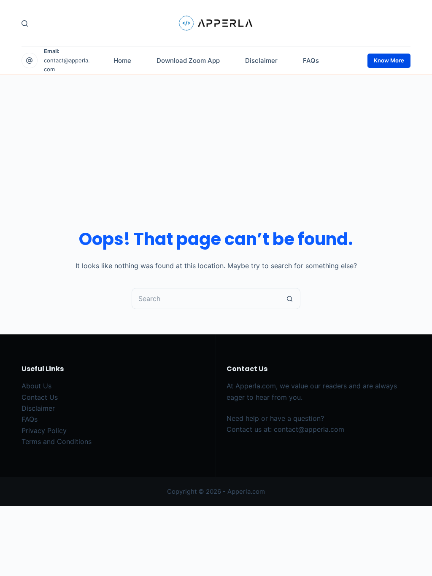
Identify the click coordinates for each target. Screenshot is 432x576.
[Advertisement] (216, 138)
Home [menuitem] (122, 61)
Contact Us (40, 397)
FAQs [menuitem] (311, 61)
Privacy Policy (44, 430)
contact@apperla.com (309, 429)
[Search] (25, 23)
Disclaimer (38, 408)
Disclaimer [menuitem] (261, 61)
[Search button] (289, 298)
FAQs (30, 419)
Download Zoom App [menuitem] (188, 61)
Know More (389, 60)
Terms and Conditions (57, 441)
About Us (36, 386)
